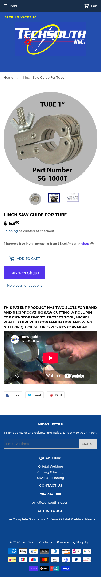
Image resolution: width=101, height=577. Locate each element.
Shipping (11, 231)
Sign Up (88, 443)
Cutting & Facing (50, 472)
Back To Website (20, 17)
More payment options (24, 285)
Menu (13, 6)
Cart (93, 6)
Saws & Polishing (50, 478)
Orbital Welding (50, 466)
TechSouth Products (36, 542)
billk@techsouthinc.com (51, 502)
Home (8, 77)
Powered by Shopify (72, 542)
